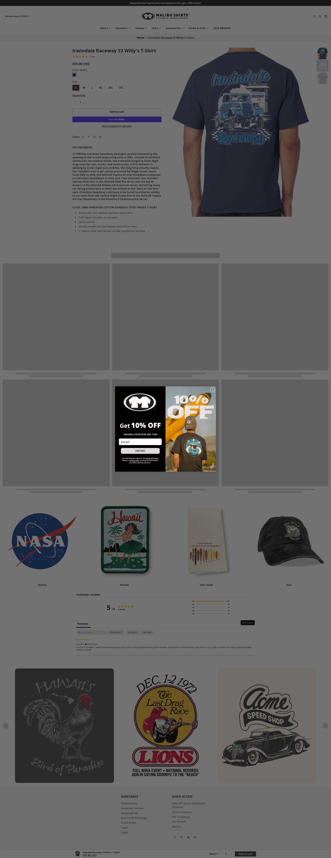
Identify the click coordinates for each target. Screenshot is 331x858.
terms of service (152, 458)
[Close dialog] (212, 389)
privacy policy (134, 460)
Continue (140, 451)
